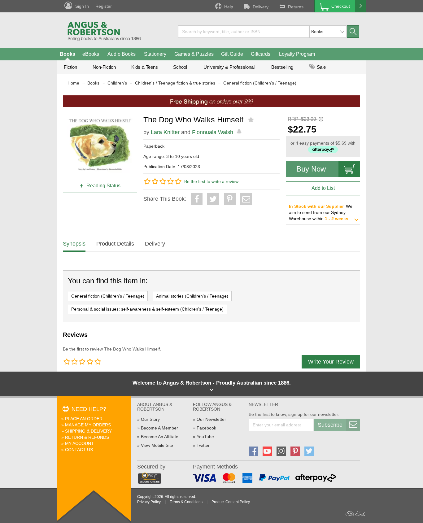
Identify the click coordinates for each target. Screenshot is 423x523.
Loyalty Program (297, 54)
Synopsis (74, 244)
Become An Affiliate (159, 436)
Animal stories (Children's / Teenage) (192, 296)
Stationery (155, 54)
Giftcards (260, 54)
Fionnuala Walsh (212, 132)
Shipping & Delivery (88, 431)
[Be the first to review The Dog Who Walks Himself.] (251, 119)
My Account (79, 443)
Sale (321, 67)
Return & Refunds (87, 437)
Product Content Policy (231, 502)
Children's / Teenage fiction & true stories (175, 83)
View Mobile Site (157, 445)
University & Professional (229, 67)
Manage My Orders (88, 424)
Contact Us (79, 449)
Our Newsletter (211, 419)
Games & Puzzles (194, 54)
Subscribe (330, 425)
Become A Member (159, 427)
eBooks (90, 54)
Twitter (203, 445)
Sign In (82, 6)
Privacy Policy (149, 502)
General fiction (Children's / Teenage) (259, 83)
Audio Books (121, 54)
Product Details (115, 244)
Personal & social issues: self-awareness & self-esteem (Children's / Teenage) (147, 309)
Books (67, 54)
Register (103, 6)
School (180, 67)
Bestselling (282, 67)
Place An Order (83, 418)
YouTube (205, 436)
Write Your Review (331, 362)
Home (73, 83)
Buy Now (311, 169)
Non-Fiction (104, 67)
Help (228, 6)
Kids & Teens (144, 67)
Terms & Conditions (186, 502)
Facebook (206, 427)
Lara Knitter (165, 132)
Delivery (260, 6)
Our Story (150, 419)
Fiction (70, 67)
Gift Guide (232, 54)
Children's (117, 83)
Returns (295, 6)
